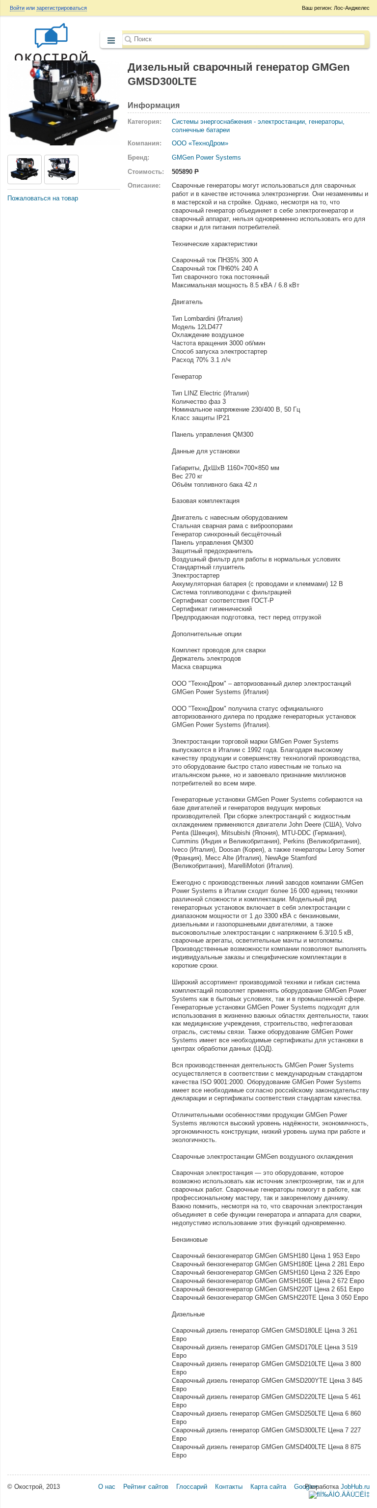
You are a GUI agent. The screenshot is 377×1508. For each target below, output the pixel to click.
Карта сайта (268, 1486)
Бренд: (138, 157)
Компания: (145, 143)
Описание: (144, 185)
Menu (111, 40)
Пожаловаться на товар (42, 198)
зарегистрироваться (61, 8)
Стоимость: (146, 171)
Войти (17, 8)
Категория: (145, 121)
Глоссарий (191, 1486)
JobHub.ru (355, 1486)
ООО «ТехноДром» (200, 143)
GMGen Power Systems (206, 157)
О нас (106, 1486)
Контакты (228, 1486)
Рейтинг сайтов (145, 1486)
